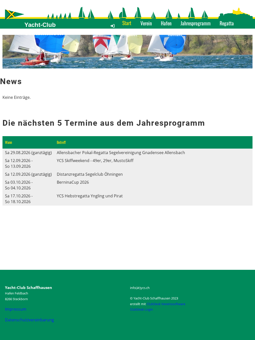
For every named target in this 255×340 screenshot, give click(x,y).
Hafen (166, 23)
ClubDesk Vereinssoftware (166, 304)
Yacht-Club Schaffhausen (44, 29)
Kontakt (175, 34)
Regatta (227, 23)
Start (126, 23)
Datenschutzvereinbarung (29, 320)
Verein (146, 23)
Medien (152, 34)
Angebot (129, 34)
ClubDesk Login (141, 309)
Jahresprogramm (196, 23)
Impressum (15, 309)
